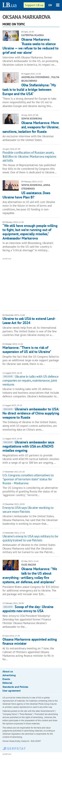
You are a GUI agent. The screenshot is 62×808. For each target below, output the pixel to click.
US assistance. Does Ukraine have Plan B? (26, 195)
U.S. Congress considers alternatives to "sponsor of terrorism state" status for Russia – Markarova (28, 479)
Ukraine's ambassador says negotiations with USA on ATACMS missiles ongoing (28, 446)
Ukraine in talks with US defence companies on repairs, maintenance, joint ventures (30, 380)
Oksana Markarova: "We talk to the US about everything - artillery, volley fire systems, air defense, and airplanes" (29, 575)
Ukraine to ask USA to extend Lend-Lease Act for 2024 (29, 320)
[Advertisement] (32, 284)
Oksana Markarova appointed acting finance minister (29, 641)
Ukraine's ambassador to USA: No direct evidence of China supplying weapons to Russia (30, 413)
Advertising (9, 675)
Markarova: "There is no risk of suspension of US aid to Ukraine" (26, 349)
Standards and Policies (15, 686)
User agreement (11, 690)
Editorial (7, 682)
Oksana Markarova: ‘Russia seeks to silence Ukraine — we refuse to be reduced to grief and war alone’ (30, 46)
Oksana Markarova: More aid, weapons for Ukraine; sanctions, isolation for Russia (30, 127)
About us (7, 671)
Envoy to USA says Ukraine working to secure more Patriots (28, 509)
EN (50, 5)
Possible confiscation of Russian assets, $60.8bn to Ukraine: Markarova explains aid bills (29, 156)
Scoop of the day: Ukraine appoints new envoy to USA (27, 608)
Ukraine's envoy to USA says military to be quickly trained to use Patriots (30, 538)
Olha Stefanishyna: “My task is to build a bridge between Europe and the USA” (29, 89)
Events (6, 679)
